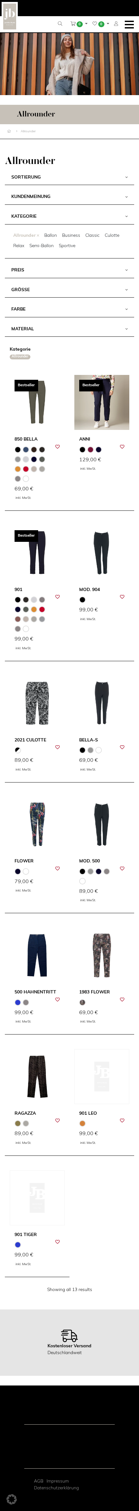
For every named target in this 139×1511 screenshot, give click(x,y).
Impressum (58, 1481)
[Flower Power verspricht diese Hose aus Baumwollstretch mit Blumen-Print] (37, 824)
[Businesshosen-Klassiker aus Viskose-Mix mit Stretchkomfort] (101, 552)
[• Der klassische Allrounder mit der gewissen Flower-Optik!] (101, 955)
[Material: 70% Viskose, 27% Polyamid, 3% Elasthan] (101, 1076)
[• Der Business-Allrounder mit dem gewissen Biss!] (37, 955)
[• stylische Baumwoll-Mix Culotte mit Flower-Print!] (37, 703)
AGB (38, 1481)
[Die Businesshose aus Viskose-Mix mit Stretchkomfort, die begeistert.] (101, 824)
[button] (79, 24)
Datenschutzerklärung (56, 1488)
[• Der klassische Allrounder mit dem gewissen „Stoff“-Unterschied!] (101, 703)
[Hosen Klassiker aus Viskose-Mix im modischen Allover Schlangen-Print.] (37, 1076)
